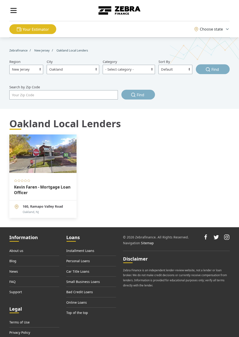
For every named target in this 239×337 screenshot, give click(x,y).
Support (15, 292)
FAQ (12, 281)
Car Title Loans (77, 271)
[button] (13, 10)
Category (110, 61)
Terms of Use (19, 322)
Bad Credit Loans (79, 292)
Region (15, 61)
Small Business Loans (83, 281)
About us (16, 250)
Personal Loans (78, 261)
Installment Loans (80, 250)
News (13, 271)
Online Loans (76, 302)
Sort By (164, 61)
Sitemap (147, 243)
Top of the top (77, 312)
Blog (12, 261)
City (50, 61)
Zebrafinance (18, 50)
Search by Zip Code (24, 87)
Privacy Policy (19, 332)
